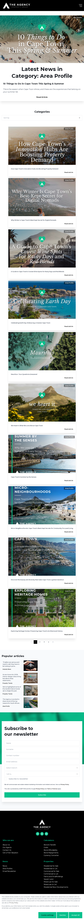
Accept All (76, 915)
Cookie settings (47, 915)
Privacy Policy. (65, 784)
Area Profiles (7, 869)
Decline (63, 915)
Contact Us (7, 850)
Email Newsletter (9, 871)
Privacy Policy (40, 789)
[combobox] (41, 768)
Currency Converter (51, 855)
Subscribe (42, 795)
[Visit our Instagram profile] (46, 834)
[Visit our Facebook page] (37, 834)
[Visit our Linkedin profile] (42, 834)
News (5, 866)
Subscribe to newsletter (18, 779)
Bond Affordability (50, 850)
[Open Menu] (80, 5)
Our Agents (7, 847)
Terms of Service (52, 789)
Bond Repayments (51, 853)
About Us (6, 845)
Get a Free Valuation (10, 853)
